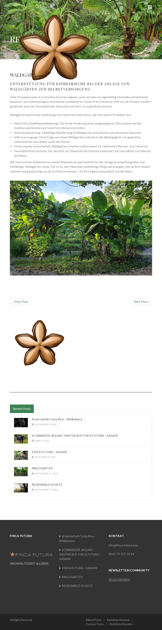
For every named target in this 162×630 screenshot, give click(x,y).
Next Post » (141, 301)
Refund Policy (94, 620)
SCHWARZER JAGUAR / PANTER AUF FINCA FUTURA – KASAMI (75, 435)
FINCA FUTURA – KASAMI (49, 452)
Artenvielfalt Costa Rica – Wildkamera (57, 419)
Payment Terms (95, 624)
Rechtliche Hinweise (118, 620)
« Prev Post (20, 301)
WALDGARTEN (42, 468)
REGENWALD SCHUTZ (47, 484)
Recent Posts (22, 408)
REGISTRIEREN (119, 579)
